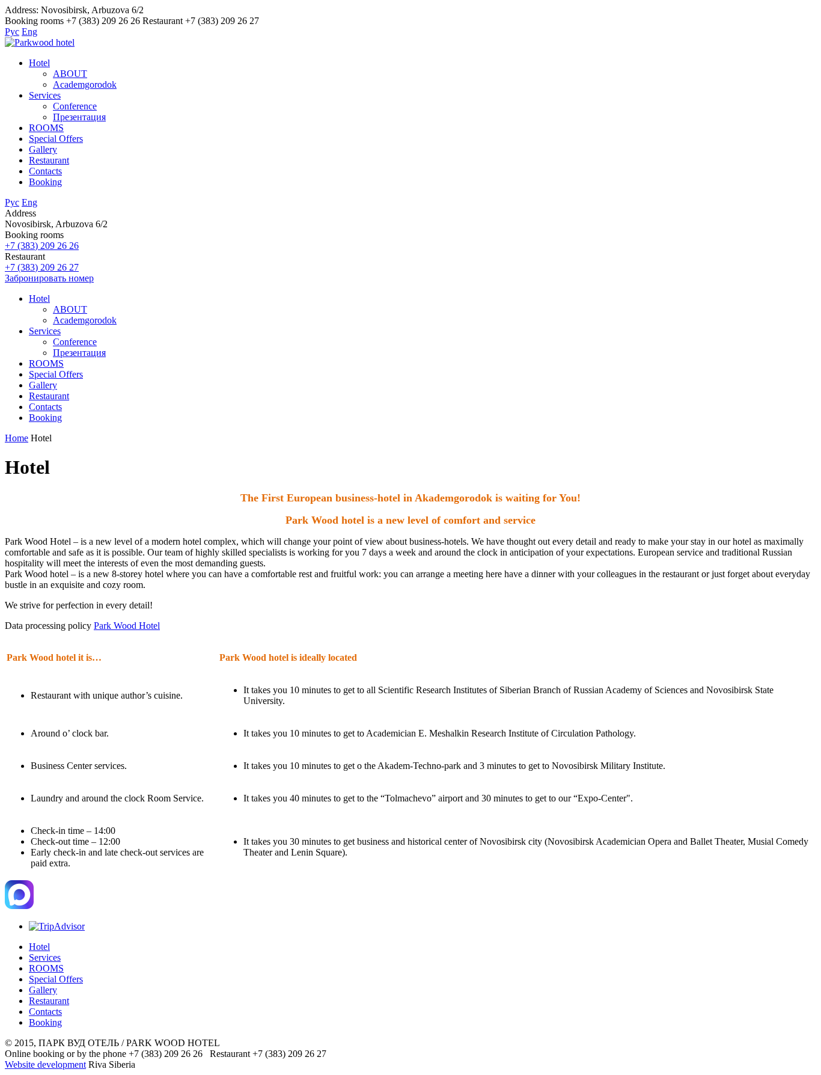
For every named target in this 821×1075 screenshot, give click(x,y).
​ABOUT (70, 74)
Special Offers (56, 138)
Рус (12, 31)
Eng (29, 31)
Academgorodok (85, 84)
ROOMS (46, 128)
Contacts (45, 171)
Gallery (43, 149)
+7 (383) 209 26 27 (42, 267)
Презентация (79, 117)
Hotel (39, 63)
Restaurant (49, 160)
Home (16, 438)
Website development (45, 1064)
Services (45, 95)
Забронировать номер (49, 278)
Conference (75, 106)
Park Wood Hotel (127, 625)
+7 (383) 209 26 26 (42, 245)
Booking (45, 182)
